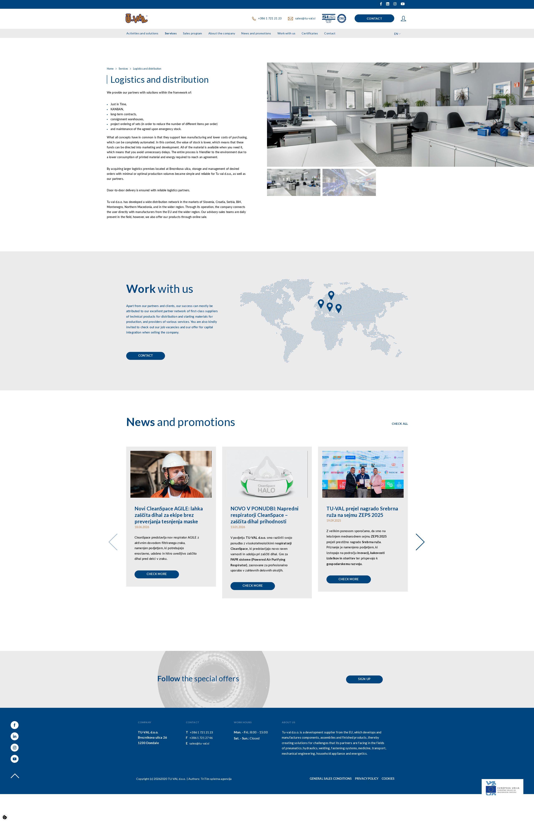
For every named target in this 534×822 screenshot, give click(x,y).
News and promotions (256, 33)
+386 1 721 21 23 (270, 18)
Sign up (364, 679)
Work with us (286, 33)
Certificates (310, 33)
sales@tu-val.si (305, 18)
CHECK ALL (400, 423)
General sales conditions (331, 778)
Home (110, 69)
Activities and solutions (142, 33)
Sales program (192, 33)
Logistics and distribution (147, 69)
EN (396, 33)
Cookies (388, 778)
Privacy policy (366, 778)
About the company (221, 33)
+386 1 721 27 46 (201, 737)
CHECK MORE (157, 574)
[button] (418, 536)
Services (171, 33)
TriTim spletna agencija (216, 779)
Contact (374, 18)
